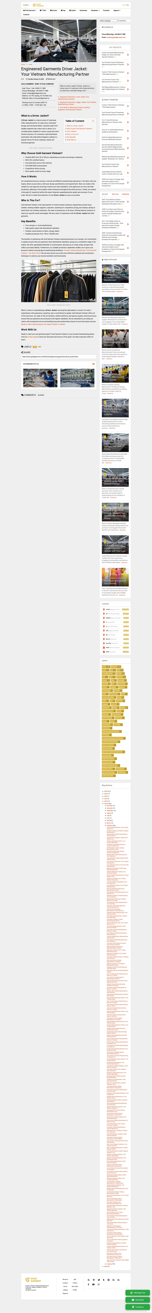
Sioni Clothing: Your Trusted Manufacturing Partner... (115, 1213)
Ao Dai (119, 711)
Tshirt (104, 670)
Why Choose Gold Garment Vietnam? (79, 129)
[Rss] (89, 1280)
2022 (105, 798)
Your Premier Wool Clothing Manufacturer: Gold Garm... (114, 1114)
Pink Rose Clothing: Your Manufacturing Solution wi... (114, 1202)
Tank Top (119, 701)
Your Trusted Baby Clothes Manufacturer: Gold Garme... (115, 1199)
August (109, 813)
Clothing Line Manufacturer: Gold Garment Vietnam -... (116, 1080)
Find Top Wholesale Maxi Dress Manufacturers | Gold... (116, 889)
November (110, 808)
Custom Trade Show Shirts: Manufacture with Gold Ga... (114, 1165)
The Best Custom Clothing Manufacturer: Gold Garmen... (115, 1233)
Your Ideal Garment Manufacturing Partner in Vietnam (116, 1008)
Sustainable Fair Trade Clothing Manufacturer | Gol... (116, 1110)
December (110, 805)
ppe (111, 701)
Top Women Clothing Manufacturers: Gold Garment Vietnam (39, 382)
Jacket (73, 10)
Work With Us (71, 140)
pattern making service (109, 765)
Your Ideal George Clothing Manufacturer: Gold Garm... (114, 1257)
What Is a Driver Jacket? (75, 126)
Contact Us (140, 1307)
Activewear (83, 10)
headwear (105, 707)
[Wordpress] (94, 1280)
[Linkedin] (113, 1280)
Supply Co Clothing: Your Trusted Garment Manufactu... (116, 879)
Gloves (104, 721)
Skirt (112, 680)
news (30, 64)
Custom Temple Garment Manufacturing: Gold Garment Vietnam (115, 481)
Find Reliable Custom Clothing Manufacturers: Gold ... (115, 848)
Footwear (106, 10)
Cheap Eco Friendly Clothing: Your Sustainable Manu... (116, 1117)
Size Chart (75, 1286)
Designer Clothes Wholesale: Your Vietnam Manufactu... (116, 1073)
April (108, 820)
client (104, 694)
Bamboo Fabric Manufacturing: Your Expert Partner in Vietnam (43, 324)
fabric (104, 701)
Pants (112, 721)
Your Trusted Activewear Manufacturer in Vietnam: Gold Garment (115, 581)
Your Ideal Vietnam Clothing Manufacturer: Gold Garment (114, 377)
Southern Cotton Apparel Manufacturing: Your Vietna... (115, 1226)
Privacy (75, 1283)
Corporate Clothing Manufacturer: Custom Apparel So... (116, 1127)
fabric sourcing (107, 748)
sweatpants (120, 769)
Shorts (104, 680)
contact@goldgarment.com (116, 37)
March (109, 823)
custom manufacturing (109, 741)
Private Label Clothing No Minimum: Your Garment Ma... (117, 1250)
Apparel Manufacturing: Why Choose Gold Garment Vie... (117, 981)
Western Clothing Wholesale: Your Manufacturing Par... (116, 1158)
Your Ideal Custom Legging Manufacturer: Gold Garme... (115, 1138)
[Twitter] (99, 1280)
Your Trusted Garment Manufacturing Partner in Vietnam (117, 974)
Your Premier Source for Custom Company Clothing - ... (116, 1124)
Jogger (123, 707)
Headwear (94, 10)
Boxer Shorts (116, 714)
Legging (113, 687)
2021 (105, 801)
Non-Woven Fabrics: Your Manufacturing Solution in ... (114, 1254)
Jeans (115, 707)
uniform (114, 704)
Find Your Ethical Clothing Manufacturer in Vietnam (114, 961)
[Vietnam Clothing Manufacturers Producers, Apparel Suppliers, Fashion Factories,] (38, 5)
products (120, 677)
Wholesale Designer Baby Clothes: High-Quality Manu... (116, 1175)
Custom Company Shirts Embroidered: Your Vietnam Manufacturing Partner (77, 382)
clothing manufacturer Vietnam (112, 738)
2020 (105, 803)
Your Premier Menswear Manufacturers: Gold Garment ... (116, 909)
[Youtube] (93, 1284)
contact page (32, 337)
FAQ (75, 1279)
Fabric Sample (107, 718)
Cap (63, 10)
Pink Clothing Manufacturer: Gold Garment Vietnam (116, 1162)
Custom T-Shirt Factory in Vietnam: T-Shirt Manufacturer (114, 277)
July (108, 815)
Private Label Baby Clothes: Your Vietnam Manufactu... (116, 841)
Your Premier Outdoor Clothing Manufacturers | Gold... (115, 1192)
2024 (105, 796)
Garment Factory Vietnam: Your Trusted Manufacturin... (115, 1063)
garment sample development (112, 752)
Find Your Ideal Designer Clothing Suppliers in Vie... (116, 1083)
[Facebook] (88, 1284)
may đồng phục (107, 673)
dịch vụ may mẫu (107, 745)
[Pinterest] (109, 1280)
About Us (65, 1279)
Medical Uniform (107, 711)
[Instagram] (99, 1284)
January (109, 1264)
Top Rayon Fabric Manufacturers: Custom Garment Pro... (116, 906)
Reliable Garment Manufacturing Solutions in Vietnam (116, 984)
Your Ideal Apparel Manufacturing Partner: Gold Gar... (116, 1015)
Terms (65, 1286)
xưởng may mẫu (107, 775)
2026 (105, 791)
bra (113, 683)
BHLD (123, 694)
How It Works (71, 131)
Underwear (106, 728)
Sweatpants (106, 724)
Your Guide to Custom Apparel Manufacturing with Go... (115, 978)
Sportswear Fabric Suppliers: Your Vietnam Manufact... (116, 1209)
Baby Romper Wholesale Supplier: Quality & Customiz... (116, 899)
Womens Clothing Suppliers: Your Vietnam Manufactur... (116, 1155)
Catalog (65, 1290)
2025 (105, 794)
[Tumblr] (103, 1280)
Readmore (120, 291)
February (109, 825)
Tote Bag (117, 724)
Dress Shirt (121, 683)
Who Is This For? (73, 134)
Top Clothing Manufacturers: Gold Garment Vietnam (116, 926)
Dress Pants (106, 690)
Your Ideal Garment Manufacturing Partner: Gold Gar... (116, 988)
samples (114, 666)
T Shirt (43, 10)
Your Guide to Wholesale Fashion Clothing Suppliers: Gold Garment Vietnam (74, 109)
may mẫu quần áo (108, 758)
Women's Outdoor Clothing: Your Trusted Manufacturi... (116, 1179)
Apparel (116, 10)
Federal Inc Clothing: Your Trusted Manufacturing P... (116, 954)
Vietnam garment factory (110, 731)
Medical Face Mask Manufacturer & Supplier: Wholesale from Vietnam (115, 310)
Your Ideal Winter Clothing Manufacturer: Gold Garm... (114, 1087)
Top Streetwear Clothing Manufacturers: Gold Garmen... (115, 1182)
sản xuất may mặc (108, 772)
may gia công (106, 755)
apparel (122, 687)
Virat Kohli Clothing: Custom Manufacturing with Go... (115, 920)
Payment (65, 1293)
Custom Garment (108, 697)
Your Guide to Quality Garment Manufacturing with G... (115, 1053)
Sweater (117, 690)
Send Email (139, 1300)
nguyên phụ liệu (107, 762)
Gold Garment (30, 10)
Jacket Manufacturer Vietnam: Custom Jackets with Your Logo (115, 548)
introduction (114, 694)
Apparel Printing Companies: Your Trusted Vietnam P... (116, 1107)
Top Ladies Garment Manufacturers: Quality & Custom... (117, 930)
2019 (105, 1266)
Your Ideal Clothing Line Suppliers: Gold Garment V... (116, 1070)
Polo (118, 670)
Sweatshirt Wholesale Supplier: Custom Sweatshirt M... (115, 852)
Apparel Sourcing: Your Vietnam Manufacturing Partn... (116, 964)
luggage (105, 704)
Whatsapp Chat (139, 1293)
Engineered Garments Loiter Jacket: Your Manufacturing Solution (73, 98)
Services (105, 683)
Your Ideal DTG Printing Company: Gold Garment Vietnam (116, 944)
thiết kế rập (121, 772)
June (108, 818)
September (110, 810)
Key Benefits (71, 137)
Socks (119, 697)
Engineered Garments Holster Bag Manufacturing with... (116, 869)
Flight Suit (118, 718)
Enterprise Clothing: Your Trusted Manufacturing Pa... (116, 950)
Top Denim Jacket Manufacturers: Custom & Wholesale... (116, 845)
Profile (75, 1290)
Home (23, 64)
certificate (105, 735)
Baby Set (105, 714)
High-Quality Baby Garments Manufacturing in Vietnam (115, 947)
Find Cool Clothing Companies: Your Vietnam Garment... (117, 1145)
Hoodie (54, 10)
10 (105, 574)
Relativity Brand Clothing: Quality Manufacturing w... (116, 1076)
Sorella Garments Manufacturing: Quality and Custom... (116, 1029)
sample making (107, 769)
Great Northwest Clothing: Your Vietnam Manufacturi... (115, 1185)
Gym (110, 677)
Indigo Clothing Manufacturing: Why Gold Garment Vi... (117, 1036)
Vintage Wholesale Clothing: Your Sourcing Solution (116, 872)
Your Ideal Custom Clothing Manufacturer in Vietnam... (114, 1018)
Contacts (26, 14)
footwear (121, 680)
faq (112, 670)
